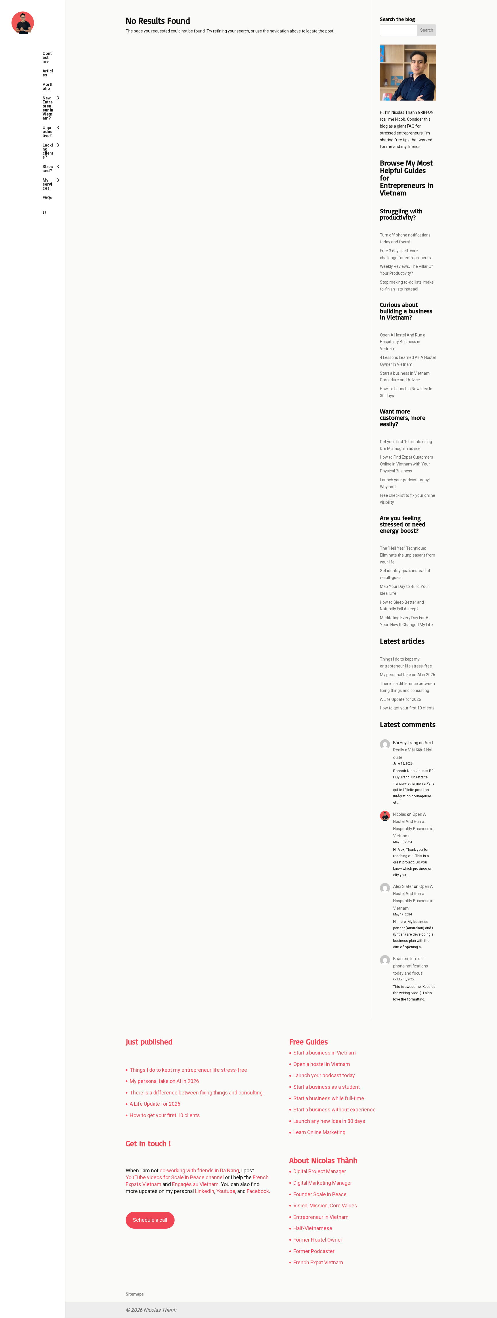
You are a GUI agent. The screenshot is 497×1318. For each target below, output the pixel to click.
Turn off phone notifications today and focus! (410, 965)
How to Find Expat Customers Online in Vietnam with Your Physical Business (406, 464)
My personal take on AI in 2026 (407, 674)
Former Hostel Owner (317, 1240)
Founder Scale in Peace (320, 1194)
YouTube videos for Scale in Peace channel (175, 1177)
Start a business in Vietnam (324, 1053)
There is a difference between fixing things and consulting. (197, 1093)
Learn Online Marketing (319, 1132)
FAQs (47, 198)
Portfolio (48, 86)
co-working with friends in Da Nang (199, 1170)
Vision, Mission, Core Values (325, 1205)
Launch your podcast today (324, 1075)
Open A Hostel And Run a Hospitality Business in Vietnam (402, 342)
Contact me (47, 57)
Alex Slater (403, 886)
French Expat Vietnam (318, 1262)
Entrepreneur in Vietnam (321, 1217)
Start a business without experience (334, 1110)
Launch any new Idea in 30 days (329, 1121)
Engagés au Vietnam (195, 1184)
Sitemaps (135, 1294)
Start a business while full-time (328, 1098)
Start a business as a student (326, 1087)
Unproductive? (47, 132)
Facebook (257, 1191)
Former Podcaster (313, 1251)
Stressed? (48, 169)
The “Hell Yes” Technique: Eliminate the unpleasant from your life (407, 555)
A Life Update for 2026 (400, 699)
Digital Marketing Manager (322, 1183)
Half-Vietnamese (312, 1228)
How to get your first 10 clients (407, 708)
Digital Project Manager (319, 1171)
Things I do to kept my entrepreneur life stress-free (188, 1070)
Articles (48, 73)
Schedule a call (150, 1220)
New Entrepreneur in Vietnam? (48, 108)
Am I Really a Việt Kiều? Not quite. (413, 749)
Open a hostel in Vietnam (321, 1064)
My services (47, 184)
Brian (398, 958)
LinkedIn (204, 1191)
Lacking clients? (48, 151)
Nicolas (399, 814)
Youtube (225, 1191)
